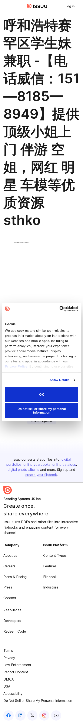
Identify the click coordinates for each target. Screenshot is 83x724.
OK (41, 394)
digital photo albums (23, 469)
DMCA (8, 679)
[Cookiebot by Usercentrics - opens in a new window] (59, 309)
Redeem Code (14, 631)
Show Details (59, 380)
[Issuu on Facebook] (8, 715)
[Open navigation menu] (7, 6)
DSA (6, 686)
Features (50, 566)
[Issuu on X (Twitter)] (32, 715)
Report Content (15, 672)
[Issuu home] (37, 6)
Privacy (9, 658)
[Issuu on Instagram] (44, 715)
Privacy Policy (16, 366)
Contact (9, 598)
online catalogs (64, 464)
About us (10, 555)
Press (7, 587)
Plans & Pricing (15, 577)
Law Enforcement (17, 665)
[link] (70, 6)
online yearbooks (36, 464)
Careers (9, 566)
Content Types (55, 555)
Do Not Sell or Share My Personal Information (37, 700)
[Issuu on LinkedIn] (20, 715)
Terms (8, 650)
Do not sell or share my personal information (41, 410)
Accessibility (13, 693)
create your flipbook (41, 475)
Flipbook (50, 577)
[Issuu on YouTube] (56, 715)
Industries (50, 587)
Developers (12, 621)
